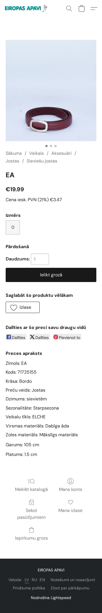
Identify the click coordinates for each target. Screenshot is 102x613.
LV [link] (27, 579)
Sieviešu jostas (42, 161)
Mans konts (70, 489)
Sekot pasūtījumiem (31, 513)
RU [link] (34, 579)
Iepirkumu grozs (31, 538)
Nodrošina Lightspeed (51, 597)
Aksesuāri (61, 153)
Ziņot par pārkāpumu (70, 588)
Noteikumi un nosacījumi (73, 579)
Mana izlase (70, 510)
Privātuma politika (29, 588)
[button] (28, 8)
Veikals (36, 153)
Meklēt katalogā (31, 489)
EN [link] (42, 579)
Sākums (14, 153)
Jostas (12, 161)
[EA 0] (51, 90)
